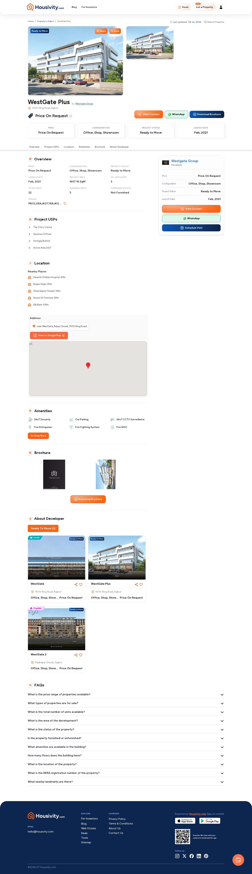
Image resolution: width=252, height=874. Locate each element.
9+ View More (38, 435)
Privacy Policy (117, 818)
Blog (74, 7)
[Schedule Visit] (238, 860)
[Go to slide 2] (56, 576)
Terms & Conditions (121, 823)
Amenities (84, 146)
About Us (115, 828)
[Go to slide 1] (54, 576)
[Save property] (80, 584)
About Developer (119, 146)
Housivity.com (197, 813)
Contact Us (116, 833)
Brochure (100, 146)
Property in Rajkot (45, 21)
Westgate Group (84, 103)
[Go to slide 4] (56, 646)
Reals (185, 7)
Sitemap (86, 842)
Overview (34, 146)
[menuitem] (70, 116)
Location (69, 146)
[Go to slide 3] (58, 576)
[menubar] (70, 116)
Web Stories (88, 828)
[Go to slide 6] (60, 646)
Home (31, 21)
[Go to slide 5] (58, 646)
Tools (84, 837)
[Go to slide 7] (61, 646)
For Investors (89, 7)
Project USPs (51, 146)
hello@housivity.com (40, 831)
